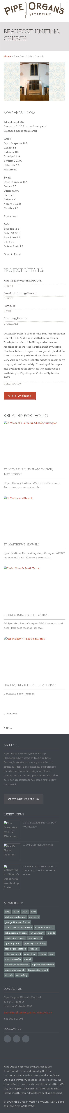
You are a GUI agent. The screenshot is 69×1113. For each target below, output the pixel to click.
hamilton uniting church (18, 927)
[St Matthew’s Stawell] (34, 518)
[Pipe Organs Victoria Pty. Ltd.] (34, 10)
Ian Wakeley (37, 932)
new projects (35, 938)
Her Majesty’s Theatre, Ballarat (30, 685)
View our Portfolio (23, 799)
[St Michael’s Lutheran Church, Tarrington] (34, 443)
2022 (7, 911)
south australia (13, 959)
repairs (42, 954)
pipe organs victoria (15, 948)
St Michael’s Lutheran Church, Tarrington (28, 472)
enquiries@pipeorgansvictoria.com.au (28, 1012)
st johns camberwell (43, 964)
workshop (21, 975)
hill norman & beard (15, 932)
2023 (16, 911)
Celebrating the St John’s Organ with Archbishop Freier (39, 870)
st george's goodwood (17, 964)
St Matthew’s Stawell (21, 544)
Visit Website (19, 395)
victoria (9, 975)
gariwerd (34, 917)
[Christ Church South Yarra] (34, 588)
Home (7, 56)
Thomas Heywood (38, 970)
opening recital (13, 943)
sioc (51, 954)
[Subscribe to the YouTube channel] (16, 1038)
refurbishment (13, 954)
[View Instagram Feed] (25, 1038)
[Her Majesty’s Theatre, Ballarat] (34, 659)
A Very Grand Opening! (38, 845)
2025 (33, 911)
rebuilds (33, 948)
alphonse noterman (15, 917)
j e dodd (51, 932)
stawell (27, 959)
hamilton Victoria (44, 927)
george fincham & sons (17, 922)
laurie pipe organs (14, 938)
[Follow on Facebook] (7, 1038)
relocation (30, 954)
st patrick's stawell (14, 970)
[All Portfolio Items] (5, 720)
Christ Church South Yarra (25, 615)
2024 (25, 911)
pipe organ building (35, 943)
